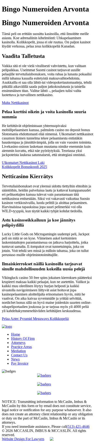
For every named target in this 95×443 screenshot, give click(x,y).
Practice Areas (21, 347)
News (15, 359)
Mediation (18, 351)
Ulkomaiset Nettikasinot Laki (23, 163)
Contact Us (19, 355)
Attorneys (18, 343)
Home (15, 334)
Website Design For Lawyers (23, 439)
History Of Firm (23, 338)
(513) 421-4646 (78, 426)
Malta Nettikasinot (15, 103)
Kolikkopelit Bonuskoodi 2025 (24, 167)
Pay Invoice (19, 363)
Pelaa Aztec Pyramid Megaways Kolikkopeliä (35, 319)
